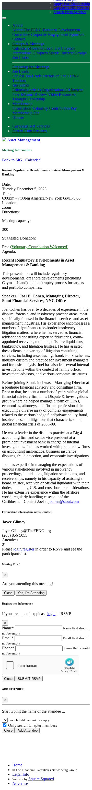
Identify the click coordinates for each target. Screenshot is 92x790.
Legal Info (20, 774)
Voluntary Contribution (51, 108)
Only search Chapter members (32, 725)
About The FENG (27, 30)
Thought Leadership (28, 99)
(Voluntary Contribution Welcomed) (39, 247)
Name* (8, 628)
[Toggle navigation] (4, 18)
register (28, 549)
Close (8, 593)
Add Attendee (28, 730)
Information (21, 108)
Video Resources (61, 94)
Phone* (8, 648)
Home (17, 765)
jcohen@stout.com (64, 501)
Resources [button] (20, 85)
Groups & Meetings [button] (28, 43)
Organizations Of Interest (62, 90)
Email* (8, 638)
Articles (34, 90)
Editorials (20, 90)
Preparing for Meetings (30, 67)
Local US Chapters (59, 48)
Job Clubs (20, 57)
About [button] (17, 25)
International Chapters (30, 53)
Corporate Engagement (49, 34)
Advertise (20, 783)
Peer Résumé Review (29, 94)
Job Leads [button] (20, 71)
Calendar (31, 160)
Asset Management (23, 140)
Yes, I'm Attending (31, 593)
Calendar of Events (28, 48)
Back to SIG (12, 160)
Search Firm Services (69, 12)
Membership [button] (22, 103)
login (17, 549)
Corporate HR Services (71, 8)
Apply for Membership (71, 4)
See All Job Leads (26, 76)
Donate (18, 117)
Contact (18, 39)
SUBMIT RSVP (29, 679)
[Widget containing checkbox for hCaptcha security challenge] (40, 665)
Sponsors (76, 34)
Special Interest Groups (67, 53)
